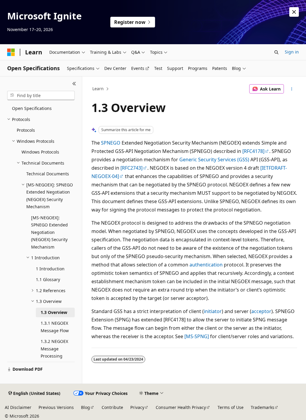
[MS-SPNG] (196, 336)
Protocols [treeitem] (26, 130)
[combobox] (41, 95)
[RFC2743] (131, 168)
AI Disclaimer (18, 407)
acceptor (261, 311)
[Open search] (276, 52)
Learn (98, 88)
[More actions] (291, 89)
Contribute (112, 407)
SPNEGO (110, 143)
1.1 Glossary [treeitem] (48, 279)
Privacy (137, 407)
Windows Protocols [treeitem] (40, 152)
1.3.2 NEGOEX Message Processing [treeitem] (54, 348)
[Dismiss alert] (294, 12)
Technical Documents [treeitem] (47, 174)
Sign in (292, 52)
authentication (206, 264)
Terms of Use (231, 407)
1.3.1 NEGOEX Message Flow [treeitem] (55, 326)
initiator (213, 311)
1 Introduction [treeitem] (50, 269)
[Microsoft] (11, 52)
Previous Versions (56, 407)
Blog (85, 407)
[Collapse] (74, 83)
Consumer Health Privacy (181, 407)
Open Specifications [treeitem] (32, 108)
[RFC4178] (253, 151)
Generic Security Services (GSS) (214, 159)
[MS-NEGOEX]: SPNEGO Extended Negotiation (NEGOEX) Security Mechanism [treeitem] (49, 232)
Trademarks (262, 407)
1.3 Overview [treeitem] (54, 312)
